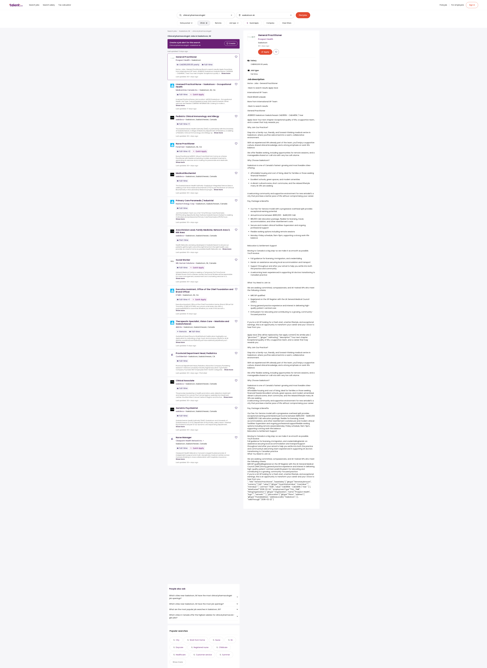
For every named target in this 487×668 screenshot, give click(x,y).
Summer (226, 654)
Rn (232, 640)
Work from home (197, 640)
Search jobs (172, 31)
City (177, 640)
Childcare (223, 647)
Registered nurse (201, 647)
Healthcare (181, 654)
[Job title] (203, 15)
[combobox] (205, 15)
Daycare (179, 647)
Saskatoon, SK (184, 31)
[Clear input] (231, 15)
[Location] (263, 15)
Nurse (217, 640)
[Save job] (236, 57)
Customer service (204, 654)
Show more (225, 73)
